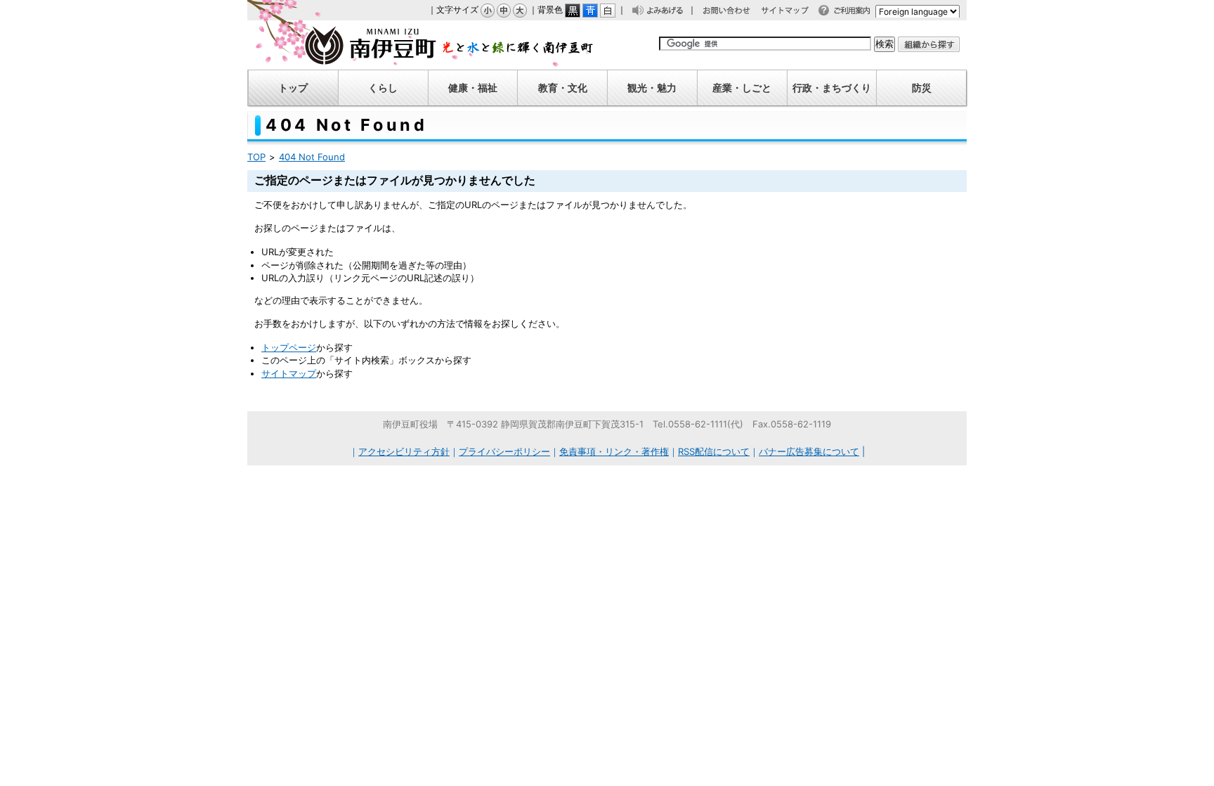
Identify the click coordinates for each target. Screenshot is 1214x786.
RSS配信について (714, 451)
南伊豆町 (420, 45)
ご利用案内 (856, 12)
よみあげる (669, 12)
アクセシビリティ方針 (404, 451)
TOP (256, 156)
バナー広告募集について (809, 451)
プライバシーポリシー (504, 451)
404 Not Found (312, 156)
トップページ (288, 347)
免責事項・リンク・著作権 (614, 451)
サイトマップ (792, 11)
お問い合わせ (733, 11)
